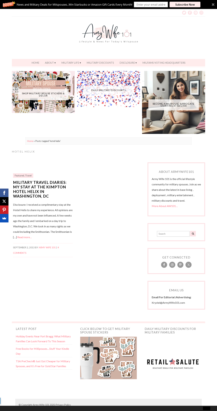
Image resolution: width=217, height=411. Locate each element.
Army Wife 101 (47, 247)
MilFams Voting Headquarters (163, 62)
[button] (108, 4)
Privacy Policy (63, 404)
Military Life (70, 62)
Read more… (24, 237)
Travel (28, 175)
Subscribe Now (185, 4)
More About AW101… (165, 206)
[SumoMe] (4, 218)
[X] (4, 201)
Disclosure (127, 62)
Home (35, 62)
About (49, 62)
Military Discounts (100, 62)
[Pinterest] (4, 210)
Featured (19, 175)
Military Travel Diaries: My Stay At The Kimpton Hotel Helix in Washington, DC (40, 189)
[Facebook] (4, 193)
